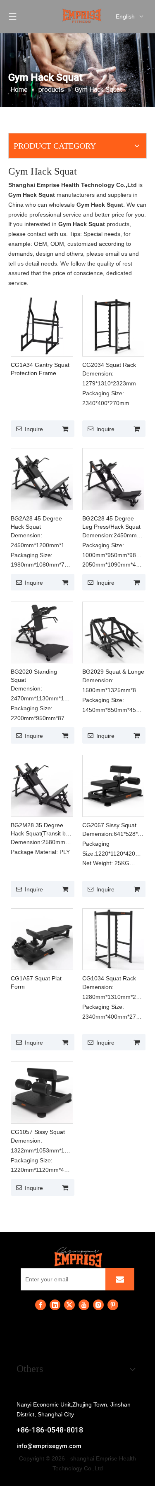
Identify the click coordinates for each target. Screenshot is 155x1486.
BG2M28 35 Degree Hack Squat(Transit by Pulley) (40, 829)
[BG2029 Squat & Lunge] (113, 632)
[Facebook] (40, 1304)
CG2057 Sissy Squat (109, 825)
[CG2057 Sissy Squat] (113, 785)
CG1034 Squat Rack (109, 978)
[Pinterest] (112, 1304)
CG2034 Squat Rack (109, 365)
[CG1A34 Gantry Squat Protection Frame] (42, 325)
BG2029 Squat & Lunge (113, 671)
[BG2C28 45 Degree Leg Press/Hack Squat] (113, 478)
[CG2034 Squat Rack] (113, 325)
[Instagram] (98, 1304)
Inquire (34, 429)
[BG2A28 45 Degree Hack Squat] (42, 478)
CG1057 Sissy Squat (38, 1132)
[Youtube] (84, 1304)
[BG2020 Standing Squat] (42, 632)
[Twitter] (69, 1304)
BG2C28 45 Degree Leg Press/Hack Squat (111, 522)
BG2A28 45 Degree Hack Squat (36, 522)
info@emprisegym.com (49, 1446)
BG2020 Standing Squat (34, 675)
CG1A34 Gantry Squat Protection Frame (40, 369)
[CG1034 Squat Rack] (113, 938)
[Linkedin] (55, 1304)
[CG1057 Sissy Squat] (42, 1092)
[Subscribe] (119, 1279)
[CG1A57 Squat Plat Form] (42, 938)
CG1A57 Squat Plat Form (36, 982)
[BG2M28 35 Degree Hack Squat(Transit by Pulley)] (42, 785)
